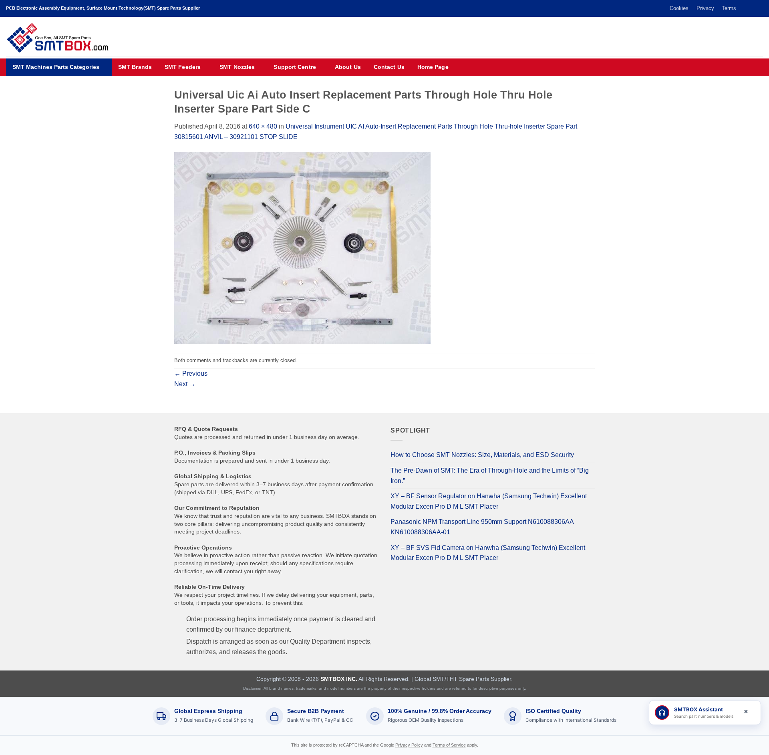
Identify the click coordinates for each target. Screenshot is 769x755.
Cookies (679, 8)
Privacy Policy (409, 745)
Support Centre (295, 67)
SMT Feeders (183, 67)
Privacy (705, 8)
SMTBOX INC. (338, 679)
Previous (190, 373)
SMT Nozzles (237, 67)
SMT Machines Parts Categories (55, 67)
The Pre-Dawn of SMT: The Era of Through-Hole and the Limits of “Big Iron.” (490, 475)
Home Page (433, 67)
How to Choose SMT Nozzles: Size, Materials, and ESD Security (482, 454)
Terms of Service (449, 745)
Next (184, 384)
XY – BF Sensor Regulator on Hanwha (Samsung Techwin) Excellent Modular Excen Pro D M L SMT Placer (489, 501)
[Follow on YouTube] (759, 8)
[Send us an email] (751, 8)
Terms (729, 8)
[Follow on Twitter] (743, 8)
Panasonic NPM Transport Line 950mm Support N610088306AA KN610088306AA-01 (482, 527)
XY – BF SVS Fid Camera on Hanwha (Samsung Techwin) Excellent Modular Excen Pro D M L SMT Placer (488, 553)
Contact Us (389, 67)
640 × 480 (263, 126)
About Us (348, 67)
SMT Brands (135, 67)
